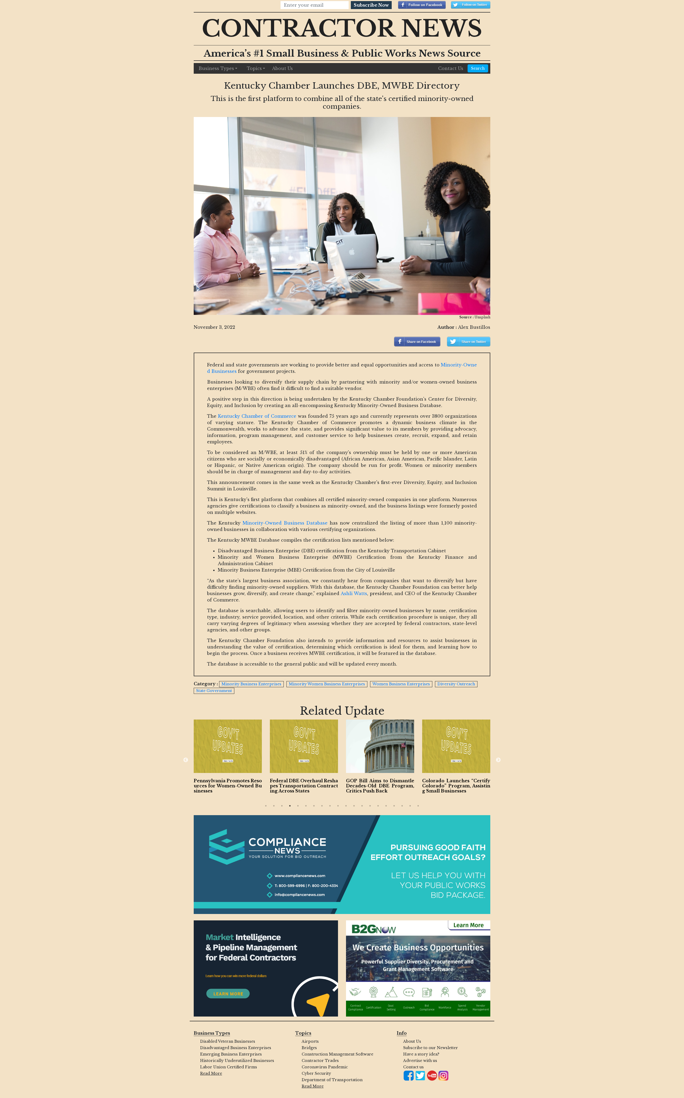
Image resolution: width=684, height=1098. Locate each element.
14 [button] (370, 805)
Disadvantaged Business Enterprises (235, 1047)
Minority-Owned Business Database (285, 523)
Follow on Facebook (425, 5)
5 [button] (298, 805)
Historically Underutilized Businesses (237, 1060)
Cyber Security (316, 1073)
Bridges (309, 1047)
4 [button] (290, 805)
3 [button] (282, 805)
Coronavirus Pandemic (325, 1067)
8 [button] (322, 805)
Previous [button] (185, 760)
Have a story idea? (421, 1054)
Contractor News (342, 29)
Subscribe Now (371, 5)
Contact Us (450, 68)
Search (478, 68)
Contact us (413, 1067)
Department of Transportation (332, 1079)
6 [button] (306, 805)
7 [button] (314, 805)
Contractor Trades (320, 1060)
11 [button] (346, 805)
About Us (282, 68)
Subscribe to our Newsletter (430, 1047)
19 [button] (410, 805)
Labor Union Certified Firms (228, 1067)
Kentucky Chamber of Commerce (257, 416)
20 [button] (418, 805)
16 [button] (386, 805)
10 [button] (338, 805)
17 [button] (394, 805)
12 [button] (354, 805)
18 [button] (402, 805)
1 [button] (266, 805)
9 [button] (330, 805)
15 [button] (378, 805)
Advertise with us (420, 1060)
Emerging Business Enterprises (231, 1054)
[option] (228, 758)
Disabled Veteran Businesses (227, 1041)
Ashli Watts (354, 593)
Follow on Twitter (474, 5)
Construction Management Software (337, 1054)
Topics (254, 68)
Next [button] (498, 760)
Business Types (216, 68)
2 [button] (274, 805)
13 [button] (362, 805)
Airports (310, 1041)
